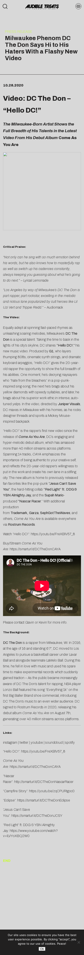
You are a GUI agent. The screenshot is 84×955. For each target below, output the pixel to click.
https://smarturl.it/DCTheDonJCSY (36, 815)
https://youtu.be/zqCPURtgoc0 (52, 791)
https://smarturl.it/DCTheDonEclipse (43, 800)
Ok (42, 948)
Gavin (29, 622)
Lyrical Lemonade (35, 280)
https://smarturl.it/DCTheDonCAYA (35, 549)
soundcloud (54, 742)
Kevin (43, 622)
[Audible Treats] (42, 6)
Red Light (52, 489)
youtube (37, 742)
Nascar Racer (30, 501)
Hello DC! (65, 345)
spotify (70, 742)
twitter (24, 742)
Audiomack (55, 307)
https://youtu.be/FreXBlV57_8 (53, 534)
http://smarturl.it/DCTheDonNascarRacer (43, 782)
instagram (10, 742)
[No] (78, 942)
